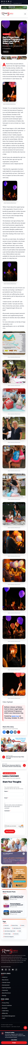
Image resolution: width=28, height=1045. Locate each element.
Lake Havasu (7, 921)
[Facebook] (2, 1)
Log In (3, 1011)
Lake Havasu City (17, 921)
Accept (14, 1042)
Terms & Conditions (7, 999)
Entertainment (5, 978)
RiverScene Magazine (9, 930)
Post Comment (10, 831)
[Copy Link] (18, 732)
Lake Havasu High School (10, 924)
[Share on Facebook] (4, 732)
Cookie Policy (5, 1004)
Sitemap (4, 989)
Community (7, 34)
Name (6, 791)
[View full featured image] (24, 23)
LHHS (20, 924)
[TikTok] (11, 1)
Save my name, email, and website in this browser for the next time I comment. (13, 806)
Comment (7, 810)
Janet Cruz (19, 46)
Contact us (4, 970)
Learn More (14, 1039)
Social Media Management (8, 1009)
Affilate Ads (5, 1006)
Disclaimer (4, 1001)
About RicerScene (6, 986)
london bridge (7, 927)
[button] (9, 91)
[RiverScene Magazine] (7, 14)
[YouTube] (9, 1)
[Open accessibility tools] (25, 1028)
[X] (6, 1)
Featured (5, 51)
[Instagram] (4, 1)
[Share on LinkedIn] (11, 732)
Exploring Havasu (6, 981)
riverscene (16, 927)
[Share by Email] (15, 732)
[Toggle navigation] (25, 14)
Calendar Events (6, 976)
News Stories (5, 973)
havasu (22, 918)
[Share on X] (7, 732)
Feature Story (15, 918)
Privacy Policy (5, 996)
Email (6, 798)
